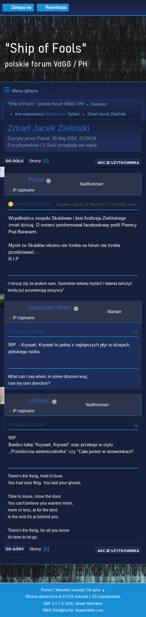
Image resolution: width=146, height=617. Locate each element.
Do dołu (14, 161)
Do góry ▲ (96, 590)
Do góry (15, 549)
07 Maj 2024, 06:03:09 (26, 331)
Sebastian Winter (50, 307)
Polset (36, 180)
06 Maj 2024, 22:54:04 (32, 204)
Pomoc (47, 590)
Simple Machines (89, 603)
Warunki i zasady (70, 590)
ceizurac (39, 400)
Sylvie (73, 114)
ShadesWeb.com (89, 610)
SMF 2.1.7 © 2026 (58, 603)
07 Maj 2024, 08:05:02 (26, 424)
